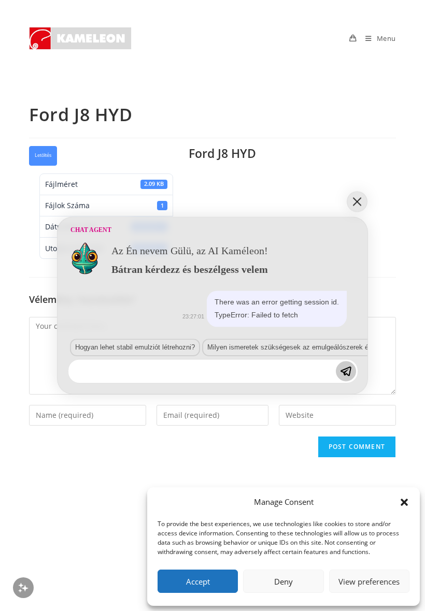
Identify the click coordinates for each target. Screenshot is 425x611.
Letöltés (43, 155)
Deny (283, 581)
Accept (198, 581)
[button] (404, 502)
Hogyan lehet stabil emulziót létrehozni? (135, 347)
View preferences (369, 581)
